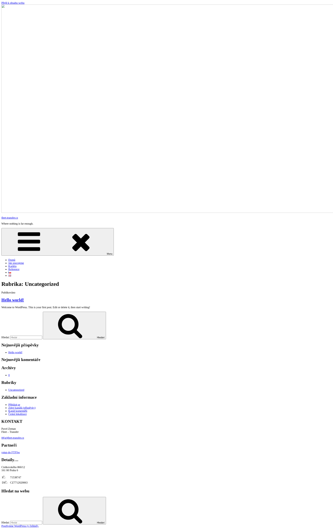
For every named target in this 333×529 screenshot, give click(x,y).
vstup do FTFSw (10, 452)
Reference (13, 269)
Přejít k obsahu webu (12, 2)
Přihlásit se (14, 404)
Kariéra (12, 266)
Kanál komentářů (17, 410)
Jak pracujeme (16, 263)
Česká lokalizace (17, 414)
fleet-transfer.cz (9, 217)
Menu (109, 254)
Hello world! (12, 300)
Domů (11, 259)
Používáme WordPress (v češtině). (20, 525)
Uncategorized (16, 389)
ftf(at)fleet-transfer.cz (12, 437)
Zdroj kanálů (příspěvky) (22, 407)
